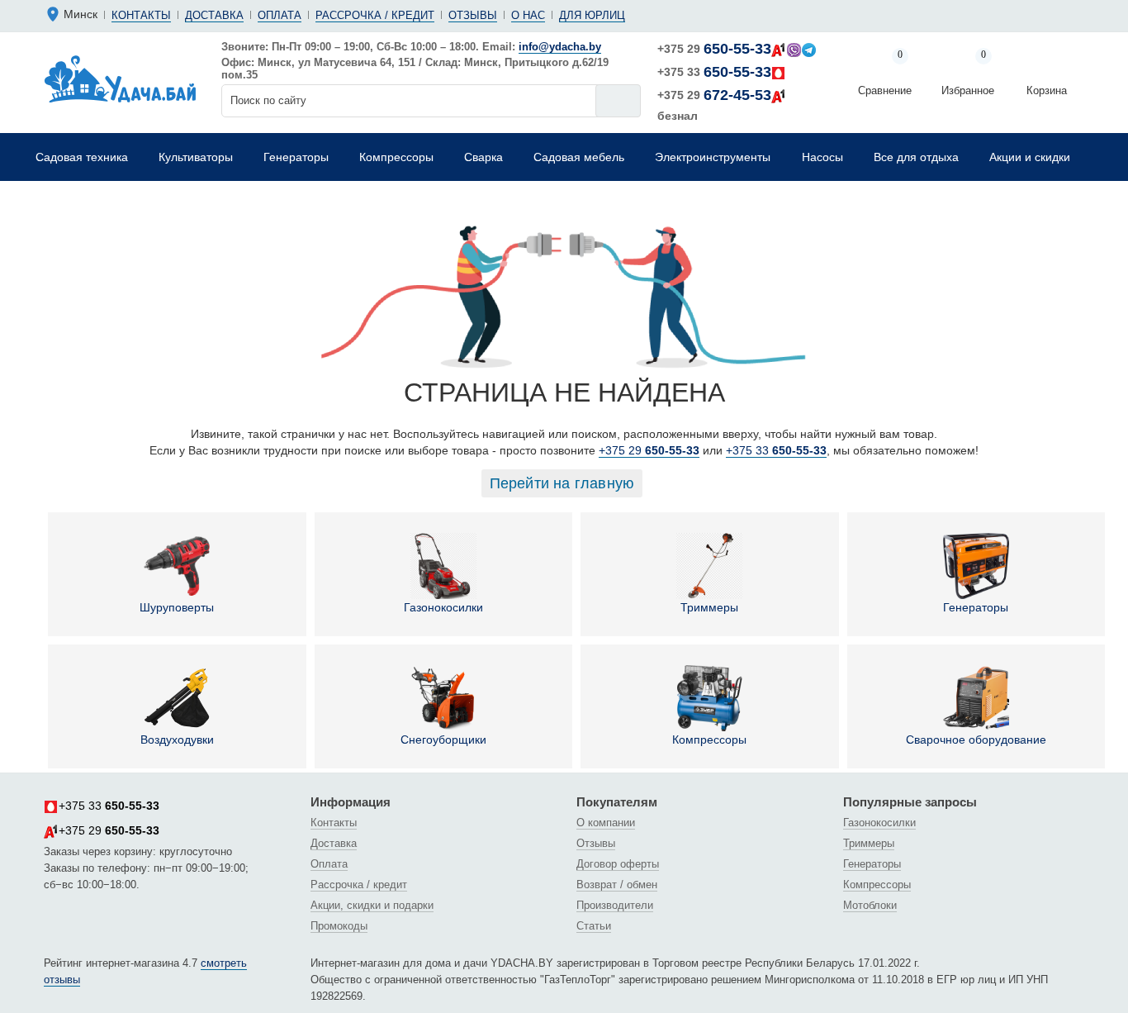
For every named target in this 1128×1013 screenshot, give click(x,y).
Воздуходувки (177, 739)
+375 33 (714, 72)
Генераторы (975, 607)
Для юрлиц (592, 15)
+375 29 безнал (714, 104)
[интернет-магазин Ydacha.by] (120, 77)
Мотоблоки (870, 905)
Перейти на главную (562, 483)
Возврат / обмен (616, 884)
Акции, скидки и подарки (372, 905)
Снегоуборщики (443, 739)
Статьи (593, 926)
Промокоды (338, 926)
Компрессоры (709, 739)
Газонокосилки (443, 607)
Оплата (279, 15)
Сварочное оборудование (976, 739)
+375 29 (714, 48)
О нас (528, 15)
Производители (614, 905)
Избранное (967, 74)
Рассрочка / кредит (374, 15)
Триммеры (709, 607)
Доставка (214, 15)
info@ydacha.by (560, 46)
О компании (605, 822)
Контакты (141, 15)
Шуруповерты (177, 607)
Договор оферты (617, 864)
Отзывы (472, 15)
